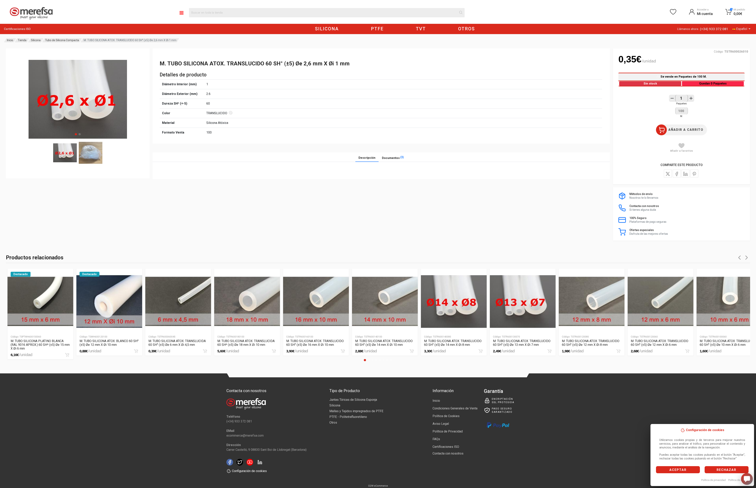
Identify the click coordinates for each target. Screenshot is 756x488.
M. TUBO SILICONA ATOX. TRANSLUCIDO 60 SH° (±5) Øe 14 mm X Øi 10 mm (384, 343)
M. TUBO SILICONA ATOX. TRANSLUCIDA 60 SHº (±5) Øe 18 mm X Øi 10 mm (246, 343)
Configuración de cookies (249, 471)
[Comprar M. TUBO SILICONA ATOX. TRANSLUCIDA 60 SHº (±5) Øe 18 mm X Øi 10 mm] (273, 351)
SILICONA (327, 29)
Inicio (10, 40)
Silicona (36, 40)
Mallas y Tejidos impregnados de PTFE (356, 411)
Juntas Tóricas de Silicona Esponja (353, 400)
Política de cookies (739, 480)
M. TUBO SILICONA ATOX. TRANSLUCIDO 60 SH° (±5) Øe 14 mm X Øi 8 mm (453, 343)
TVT (421, 29)
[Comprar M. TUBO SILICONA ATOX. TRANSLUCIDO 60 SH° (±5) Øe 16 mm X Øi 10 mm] (342, 351)
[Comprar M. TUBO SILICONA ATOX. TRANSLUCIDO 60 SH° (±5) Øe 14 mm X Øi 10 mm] (411, 351)
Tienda (22, 40)
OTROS (466, 29)
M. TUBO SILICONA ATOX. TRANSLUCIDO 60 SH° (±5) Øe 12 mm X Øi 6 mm (659, 343)
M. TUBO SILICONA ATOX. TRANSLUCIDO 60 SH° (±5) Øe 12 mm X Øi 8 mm (590, 343)
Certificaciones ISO (17, 29)
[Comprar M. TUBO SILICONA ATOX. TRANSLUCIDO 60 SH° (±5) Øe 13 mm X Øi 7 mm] (549, 351)
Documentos (393, 158)
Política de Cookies (446, 416)
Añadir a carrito (685, 130)
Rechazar (726, 470)
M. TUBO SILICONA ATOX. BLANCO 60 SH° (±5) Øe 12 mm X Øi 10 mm (109, 343)
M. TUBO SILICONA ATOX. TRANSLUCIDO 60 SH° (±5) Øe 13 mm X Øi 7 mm (521, 343)
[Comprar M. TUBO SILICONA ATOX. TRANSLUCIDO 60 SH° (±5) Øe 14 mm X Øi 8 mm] (480, 351)
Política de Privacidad (448, 431)
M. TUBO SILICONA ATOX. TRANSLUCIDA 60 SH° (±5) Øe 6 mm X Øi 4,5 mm (177, 343)
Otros (333, 422)
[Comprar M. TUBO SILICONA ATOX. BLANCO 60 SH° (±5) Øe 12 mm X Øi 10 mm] (136, 351)
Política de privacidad (713, 480)
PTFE (377, 29)
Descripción (367, 158)
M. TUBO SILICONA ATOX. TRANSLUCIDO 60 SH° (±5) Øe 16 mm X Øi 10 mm (315, 343)
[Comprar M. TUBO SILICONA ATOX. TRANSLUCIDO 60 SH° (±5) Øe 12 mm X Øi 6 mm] (687, 351)
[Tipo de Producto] (181, 13)
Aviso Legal (441, 424)
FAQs (436, 439)
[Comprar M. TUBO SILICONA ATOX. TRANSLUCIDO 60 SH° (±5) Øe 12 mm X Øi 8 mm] (618, 351)
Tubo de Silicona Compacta (62, 40)
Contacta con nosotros (448, 453)
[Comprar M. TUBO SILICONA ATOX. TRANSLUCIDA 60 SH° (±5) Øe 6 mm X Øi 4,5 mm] (204, 351)
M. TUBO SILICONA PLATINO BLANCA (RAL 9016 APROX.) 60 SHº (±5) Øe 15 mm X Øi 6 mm (40, 344)
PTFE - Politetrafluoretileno (348, 417)
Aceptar (678, 470)
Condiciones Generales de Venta (455, 408)
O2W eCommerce (378, 485)
